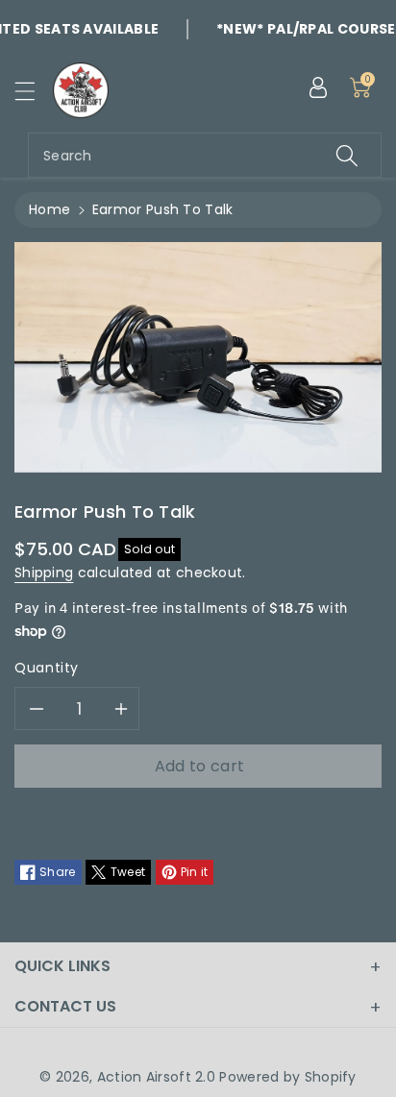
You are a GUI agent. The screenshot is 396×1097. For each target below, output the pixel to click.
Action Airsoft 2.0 (156, 1076)
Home (49, 209)
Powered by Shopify (287, 1076)
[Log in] (318, 87)
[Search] (347, 155)
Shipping (43, 572)
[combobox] (205, 155)
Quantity (46, 667)
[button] (33, 91)
